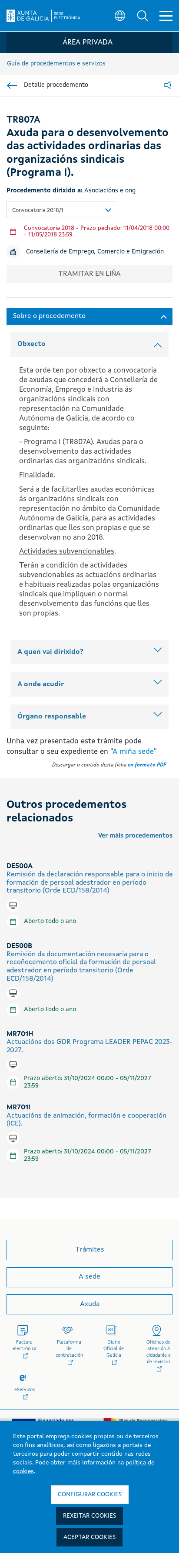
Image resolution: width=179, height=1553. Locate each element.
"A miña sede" (133, 752)
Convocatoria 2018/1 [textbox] (37, 210)
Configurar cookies (90, 1494)
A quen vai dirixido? (50, 652)
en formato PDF (147, 765)
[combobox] (61, 210)
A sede (89, 1276)
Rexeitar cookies (89, 1516)
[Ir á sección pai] (12, 85)
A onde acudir (40, 684)
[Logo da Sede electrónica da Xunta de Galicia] (43, 16)
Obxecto (31, 344)
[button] (142, 15)
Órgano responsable (51, 716)
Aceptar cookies (89, 1537)
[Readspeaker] (167, 86)
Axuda (89, 1304)
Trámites (89, 1249)
